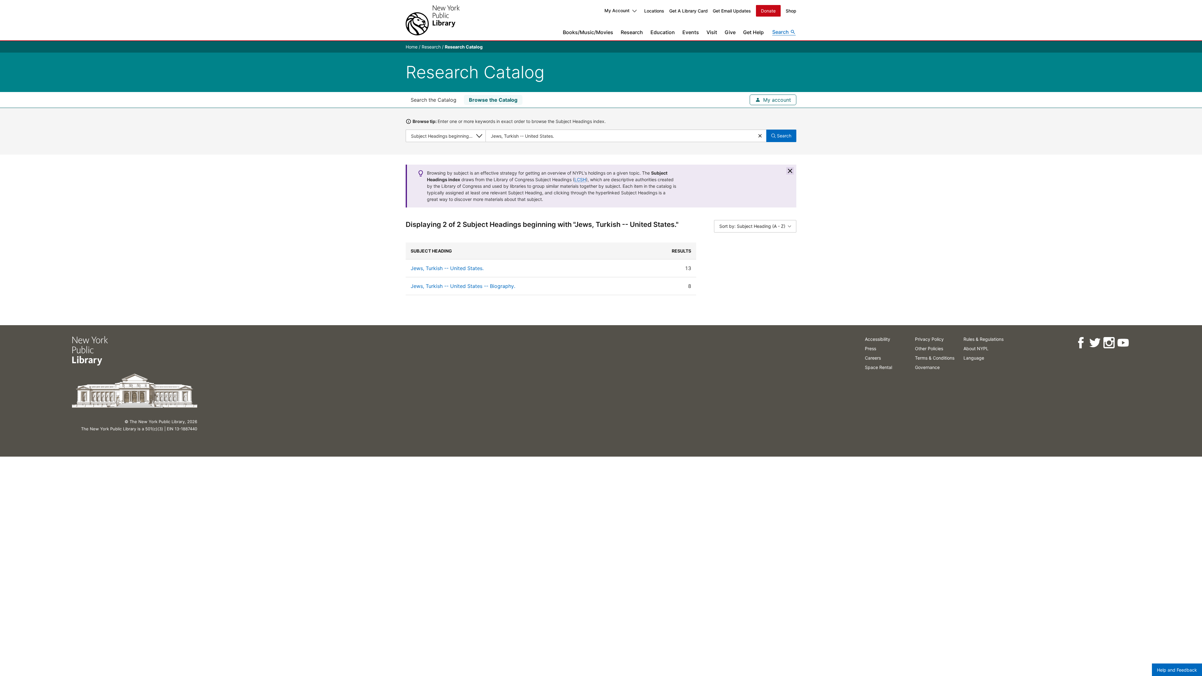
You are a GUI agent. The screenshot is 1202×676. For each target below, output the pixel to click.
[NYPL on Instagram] (1109, 343)
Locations (654, 10)
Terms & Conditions (934, 358)
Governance (927, 367)
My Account (616, 10)
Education (662, 32)
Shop (791, 10)
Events (690, 32)
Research (632, 32)
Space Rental (878, 367)
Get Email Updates (732, 10)
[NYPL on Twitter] (1095, 343)
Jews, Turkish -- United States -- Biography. (463, 286)
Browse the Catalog (493, 100)
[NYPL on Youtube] (1123, 343)
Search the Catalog (433, 100)
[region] (601, 269)
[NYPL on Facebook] (1081, 343)
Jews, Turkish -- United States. (447, 268)
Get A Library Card (688, 10)
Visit (711, 32)
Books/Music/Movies (588, 32)
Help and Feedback (1177, 670)
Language (973, 358)
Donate (768, 10)
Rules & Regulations (983, 339)
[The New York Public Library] (433, 20)
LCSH (580, 179)
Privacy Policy (929, 339)
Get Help (753, 32)
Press (870, 348)
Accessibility (877, 339)
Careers (873, 358)
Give (730, 32)
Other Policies (929, 348)
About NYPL (976, 348)
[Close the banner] (790, 171)
